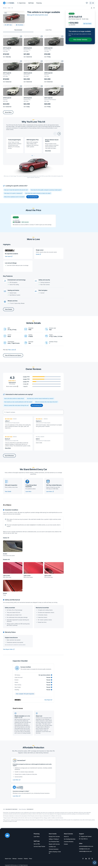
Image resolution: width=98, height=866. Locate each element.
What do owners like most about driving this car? (16, 405)
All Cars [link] (4, 7)
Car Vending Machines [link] (69, 839)
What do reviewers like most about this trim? (46, 402)
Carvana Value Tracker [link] (39, 846)
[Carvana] (8, 3)
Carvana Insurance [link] (53, 849)
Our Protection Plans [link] (54, 841)
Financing (39, 3)
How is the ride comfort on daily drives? (14, 398)
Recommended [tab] (18, 30)
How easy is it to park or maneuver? (13, 193)
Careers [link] (66, 844)
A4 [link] (12, 7)
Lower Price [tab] (49, 30)
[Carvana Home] (7, 835)
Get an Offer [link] (37, 844)
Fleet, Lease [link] (11, 349)
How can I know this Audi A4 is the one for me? (16, 190)
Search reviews (10, 412)
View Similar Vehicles (80, 39)
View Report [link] (47, 699)
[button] (92, 3)
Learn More (28, 491)
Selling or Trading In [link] (54, 839)
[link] (50, 491)
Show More (8, 112)
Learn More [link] (36, 836)
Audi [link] (9, 7)
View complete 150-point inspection (25, 693)
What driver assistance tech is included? (14, 196)
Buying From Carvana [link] (54, 836)
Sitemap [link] (14, 858)
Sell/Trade (31, 3)
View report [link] (8, 256)
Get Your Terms (87, 23)
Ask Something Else (32, 196)
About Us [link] (66, 836)
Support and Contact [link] (86, 836)
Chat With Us (84, 839)
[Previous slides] (55, 133)
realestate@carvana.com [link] (85, 851)
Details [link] (37, 254)
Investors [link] (20, 858)
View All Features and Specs (13, 355)
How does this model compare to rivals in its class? (38, 193)
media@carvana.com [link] (84, 848)
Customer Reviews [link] (68, 841)
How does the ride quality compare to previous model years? (46, 190)
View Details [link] (8, 491)
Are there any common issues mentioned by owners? (40, 398)
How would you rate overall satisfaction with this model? (18, 402)
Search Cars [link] (8, 858)
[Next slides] (59, 133)
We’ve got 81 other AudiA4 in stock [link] (37, 15)
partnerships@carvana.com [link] (86, 846)
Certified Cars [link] (52, 846)
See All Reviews (9, 455)
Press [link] (30, 858)
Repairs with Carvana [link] (54, 844)
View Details (8, 309)
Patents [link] (26, 858)
